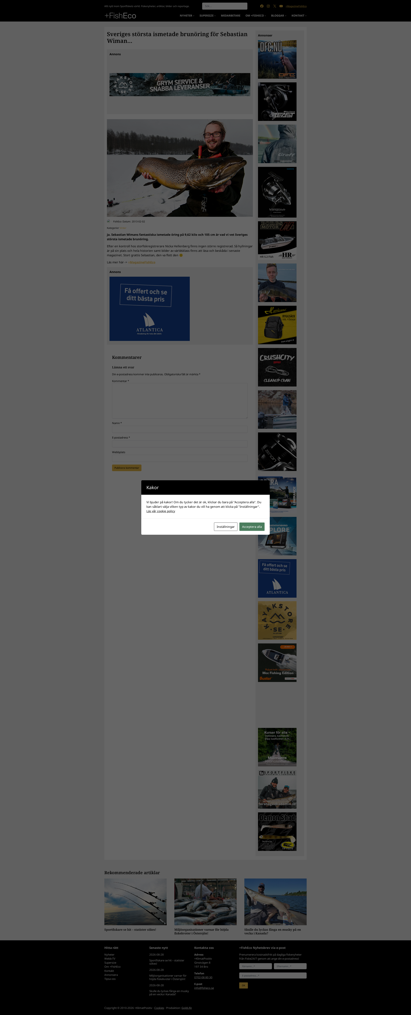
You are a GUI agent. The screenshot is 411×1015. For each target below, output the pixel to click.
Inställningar (226, 527)
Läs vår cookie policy (160, 511)
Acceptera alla (252, 527)
